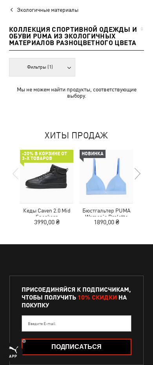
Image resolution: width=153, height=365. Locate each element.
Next (137, 174)
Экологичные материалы (47, 10)
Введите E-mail (41, 323)
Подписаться (76, 346)
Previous (16, 174)
